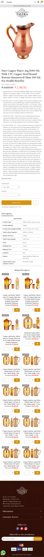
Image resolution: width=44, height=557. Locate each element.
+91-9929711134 (14, 499)
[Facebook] (18, 529)
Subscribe (38, 539)
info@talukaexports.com (14, 501)
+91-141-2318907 (11, 497)
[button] (3, 43)
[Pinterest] (22, 529)
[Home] (22, 13)
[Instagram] (26, 529)
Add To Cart (17, 202)
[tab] (7, 213)
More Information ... (7, 178)
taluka (9, 2)
